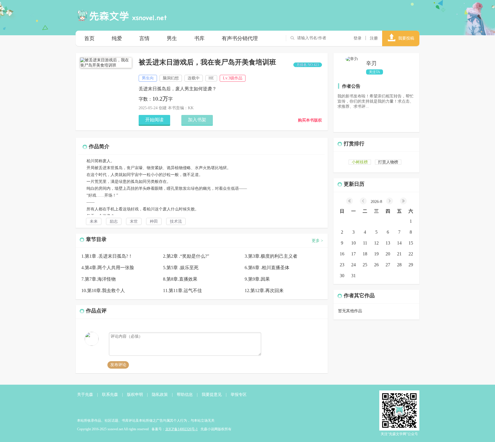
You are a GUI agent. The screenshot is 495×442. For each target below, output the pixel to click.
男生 (172, 38)
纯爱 (117, 38)
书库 (199, 38)
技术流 (176, 221)
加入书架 (197, 119)
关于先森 (85, 394)
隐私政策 (160, 394)
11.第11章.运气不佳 (182, 290)
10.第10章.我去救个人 (103, 290)
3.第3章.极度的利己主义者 (271, 256)
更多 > (317, 240)
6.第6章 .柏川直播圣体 (267, 267)
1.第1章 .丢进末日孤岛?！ (107, 256)
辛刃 (371, 63)
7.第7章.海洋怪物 (98, 279)
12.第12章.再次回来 (264, 290)
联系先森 (110, 394)
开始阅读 (154, 119)
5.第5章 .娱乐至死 (181, 267)
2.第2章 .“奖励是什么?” (186, 256)
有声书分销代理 (240, 38)
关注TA (374, 72)
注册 (374, 38)
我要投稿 (406, 38)
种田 (154, 221)
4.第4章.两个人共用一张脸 (107, 267)
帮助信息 (185, 394)
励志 (114, 221)
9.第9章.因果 (257, 279)
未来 (94, 221)
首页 (89, 38)
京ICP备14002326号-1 (181, 429)
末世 (134, 221)
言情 (144, 38)
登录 (357, 38)
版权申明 (135, 394)
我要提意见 (212, 394)
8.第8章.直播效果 (180, 279)
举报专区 (239, 394)
